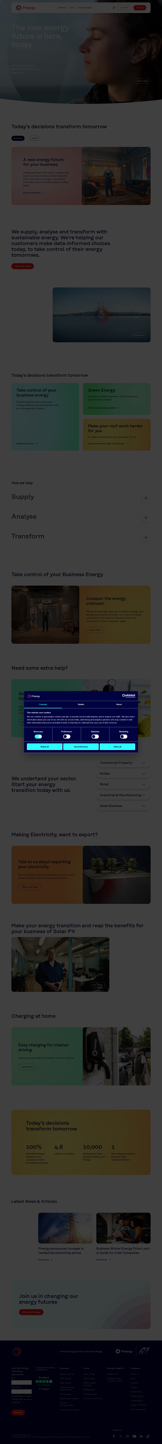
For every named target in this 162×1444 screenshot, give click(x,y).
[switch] (66, 737)
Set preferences (81, 747)
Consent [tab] (43, 704)
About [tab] (119, 704)
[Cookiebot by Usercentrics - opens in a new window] (124, 696)
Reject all (45, 747)
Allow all (117, 747)
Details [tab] (81, 704)
